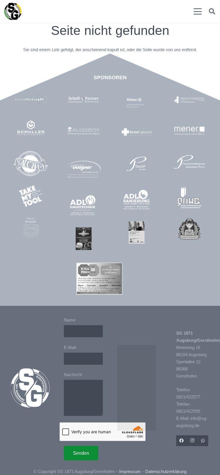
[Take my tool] (31, 196)
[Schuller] (31, 128)
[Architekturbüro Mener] (189, 130)
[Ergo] (136, 233)
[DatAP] (136, 163)
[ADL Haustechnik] (83, 206)
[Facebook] (181, 440)
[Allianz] (139, 103)
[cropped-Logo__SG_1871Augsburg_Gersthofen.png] (12, 11)
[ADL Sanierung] (136, 200)
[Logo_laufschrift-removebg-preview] (83, 170)
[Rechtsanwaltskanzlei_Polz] (189, 162)
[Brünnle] (31, 228)
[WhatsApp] (203, 440)
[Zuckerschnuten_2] (189, 229)
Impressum (130, 471)
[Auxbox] (83, 130)
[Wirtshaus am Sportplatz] (83, 239)
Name (69, 320)
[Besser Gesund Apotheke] (136, 132)
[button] (197, 11)
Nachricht (73, 374)
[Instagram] (192, 440)
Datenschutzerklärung (165, 471)
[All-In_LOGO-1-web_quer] (31, 164)
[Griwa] (189, 197)
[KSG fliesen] (99, 278)
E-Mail (70, 347)
